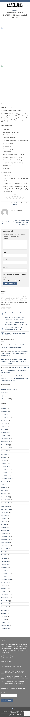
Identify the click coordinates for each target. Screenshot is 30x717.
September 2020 (6, 579)
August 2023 (4, 481)
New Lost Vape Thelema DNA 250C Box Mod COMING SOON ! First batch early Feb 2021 (15, 353)
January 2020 (5, 591)
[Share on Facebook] (10, 197)
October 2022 (5, 506)
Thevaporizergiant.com (7, 375)
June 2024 (4, 457)
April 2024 (4, 460)
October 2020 (5, 576)
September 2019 (6, 604)
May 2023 (4, 487)
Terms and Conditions (20, 711)
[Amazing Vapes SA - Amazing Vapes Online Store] (15, 5)
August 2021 (4, 549)
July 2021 (4, 552)
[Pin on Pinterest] (19, 197)
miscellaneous (5, 392)
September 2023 (6, 478)
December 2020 (5, 570)
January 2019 (5, 628)
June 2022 (4, 518)
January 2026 (5, 411)
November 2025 (5, 417)
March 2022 (4, 527)
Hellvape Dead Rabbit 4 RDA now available (15, 333)
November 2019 (5, 597)
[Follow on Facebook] (2, 656)
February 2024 (5, 466)
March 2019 (4, 622)
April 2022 (4, 524)
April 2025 (4, 429)
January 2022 (5, 533)
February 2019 (5, 625)
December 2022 (5, 500)
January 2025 (5, 435)
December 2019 (5, 594)
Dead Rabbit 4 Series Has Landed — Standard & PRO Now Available (15, 318)
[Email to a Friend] (16, 197)
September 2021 (6, 545)
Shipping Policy (15, 712)
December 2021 (5, 536)
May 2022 (4, 521)
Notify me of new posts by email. (15, 280)
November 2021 (5, 539)
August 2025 (4, 420)
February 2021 (5, 564)
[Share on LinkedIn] (22, 197)
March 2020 (4, 588)
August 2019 (4, 607)
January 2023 (5, 497)
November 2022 (5, 503)
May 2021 (4, 558)
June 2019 (4, 613)
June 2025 (4, 426)
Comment (6, 238)
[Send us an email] (8, 656)
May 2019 (4, 616)
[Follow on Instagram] (5, 656)
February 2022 (5, 530)
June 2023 (4, 484)
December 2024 (5, 438)
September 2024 (6, 448)
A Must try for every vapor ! (8, 389)
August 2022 (4, 512)
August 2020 (4, 582)
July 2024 (4, 454)
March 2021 (4, 561)
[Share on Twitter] (13, 197)
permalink (15, 204)
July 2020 (4, 585)
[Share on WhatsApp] (7, 197)
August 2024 (4, 451)
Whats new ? (15, 10)
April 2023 (4, 490)
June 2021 (4, 555)
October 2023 (5, 475)
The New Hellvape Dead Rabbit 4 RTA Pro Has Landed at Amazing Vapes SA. (16, 323)
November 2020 (5, 573)
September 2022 (6, 509)
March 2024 (4, 463)
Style (2, 395)
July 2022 (4, 515)
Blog (11, 711)
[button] (2, 5)
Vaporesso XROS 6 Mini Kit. (13, 313)
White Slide (20, 714)
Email (5, 259)
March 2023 (4, 493)
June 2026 (4, 408)
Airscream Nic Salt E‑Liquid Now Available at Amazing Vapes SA (14, 328)
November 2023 (5, 472)
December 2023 (5, 469)
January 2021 (5, 567)
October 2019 (5, 601)
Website (5, 267)
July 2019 (4, 610)
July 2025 (4, 423)
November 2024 (5, 441)
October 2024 (5, 445)
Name (5, 252)
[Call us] (11, 656)
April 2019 (4, 619)
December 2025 (5, 414)
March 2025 (4, 432)
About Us (6, 711)
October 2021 (5, 542)
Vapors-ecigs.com (6, 359)
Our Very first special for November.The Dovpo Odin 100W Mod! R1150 (22, 222)
